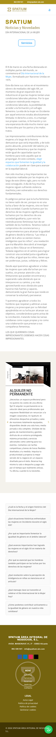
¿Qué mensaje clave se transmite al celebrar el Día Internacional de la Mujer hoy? (26, 593)
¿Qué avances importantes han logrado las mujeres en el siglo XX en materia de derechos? (26, 548)
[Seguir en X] (36, 657)
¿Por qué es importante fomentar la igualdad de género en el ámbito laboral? (27, 535)
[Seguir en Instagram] (31, 657)
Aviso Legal (28, 700)
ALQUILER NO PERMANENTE (21, 392)
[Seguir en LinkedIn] (25, 657)
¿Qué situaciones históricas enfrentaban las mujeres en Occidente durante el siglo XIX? (27, 521)
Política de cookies (28, 706)
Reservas (28, 681)
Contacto (28, 688)
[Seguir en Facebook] (20, 657)
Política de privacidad (28, 703)
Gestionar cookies (28, 709)
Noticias (28, 684)
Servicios (26, 43)
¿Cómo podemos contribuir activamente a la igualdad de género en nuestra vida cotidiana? (27, 608)
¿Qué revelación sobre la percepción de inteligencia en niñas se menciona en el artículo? (26, 578)
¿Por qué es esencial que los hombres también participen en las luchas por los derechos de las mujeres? (27, 563)
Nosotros (28, 674)
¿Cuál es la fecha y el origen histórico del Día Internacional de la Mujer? (27, 508)
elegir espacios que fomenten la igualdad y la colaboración (25, 162)
